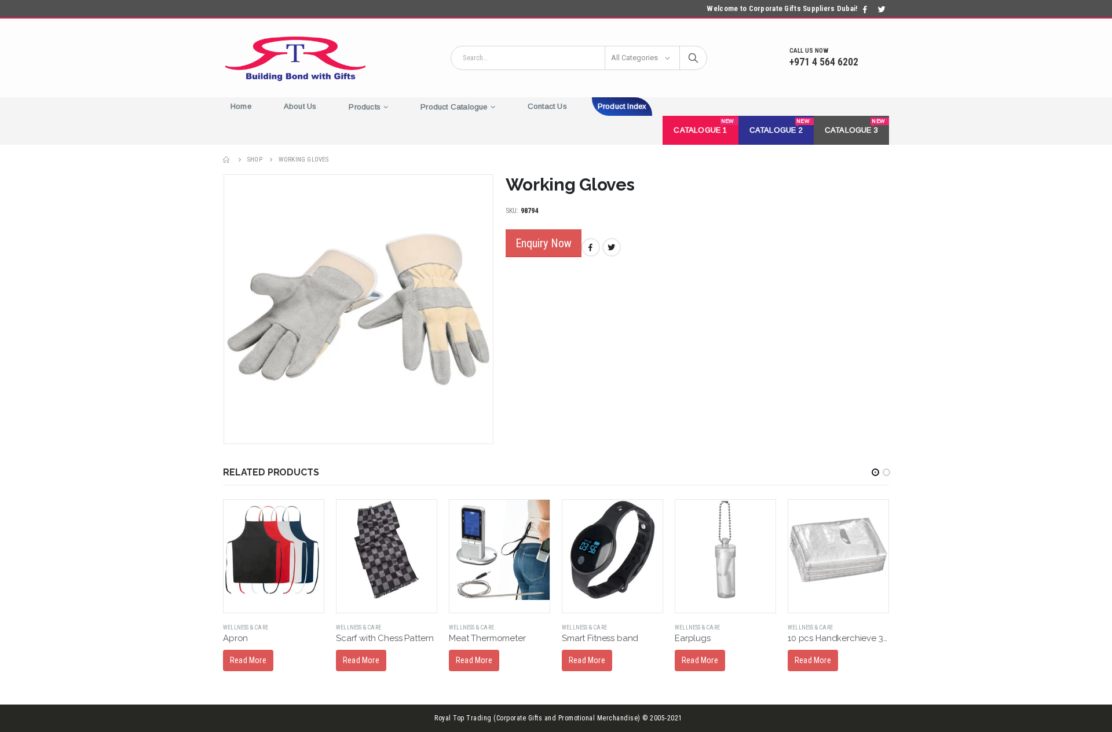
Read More (248, 660)
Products (365, 107)
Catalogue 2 (779, 126)
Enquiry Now (543, 243)
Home (241, 106)
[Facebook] (865, 9)
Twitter (611, 247)
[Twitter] (881, 9)
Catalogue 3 (855, 126)
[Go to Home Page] (227, 159)
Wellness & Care (245, 627)
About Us (300, 106)
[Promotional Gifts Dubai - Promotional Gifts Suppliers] (295, 58)
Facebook (590, 247)
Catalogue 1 (704, 126)
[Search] (693, 57)
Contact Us (547, 106)
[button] (875, 472)
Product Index (622, 106)
